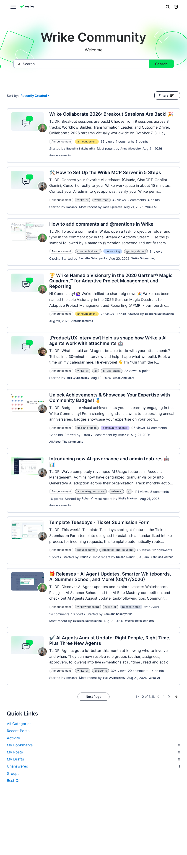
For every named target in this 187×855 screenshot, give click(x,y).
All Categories (19, 723)
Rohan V (71, 207)
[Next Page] (169, 696)
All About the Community (66, 441)
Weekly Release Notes (139, 620)
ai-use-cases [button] (111, 370)
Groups (13, 773)
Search (161, 64)
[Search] (168, 7)
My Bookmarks (93, 745)
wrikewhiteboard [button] (88, 606)
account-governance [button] (90, 491)
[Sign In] (176, 7)
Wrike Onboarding (143, 258)
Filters (164, 95)
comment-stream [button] (88, 251)
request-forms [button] (86, 549)
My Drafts (93, 759)
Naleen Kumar (125, 556)
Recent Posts (18, 730)
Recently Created (34, 96)
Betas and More (123, 377)
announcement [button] (86, 141)
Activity (13, 738)
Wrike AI (150, 207)
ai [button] (95, 370)
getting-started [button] (135, 251)
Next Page (93, 696)
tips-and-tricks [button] (86, 427)
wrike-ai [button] (82, 200)
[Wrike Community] (28, 7)
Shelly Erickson (128, 498)
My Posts (93, 752)
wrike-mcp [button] (101, 200)
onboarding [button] (113, 251)
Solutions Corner (162, 556)
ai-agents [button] (100, 670)
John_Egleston (112, 207)
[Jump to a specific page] (176, 696)
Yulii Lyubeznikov (77, 377)
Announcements (60, 155)
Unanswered (93, 766)
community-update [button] (115, 427)
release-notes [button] (131, 606)
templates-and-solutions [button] (117, 549)
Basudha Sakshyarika (80, 148)
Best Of (13, 780)
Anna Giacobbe (130, 148)
